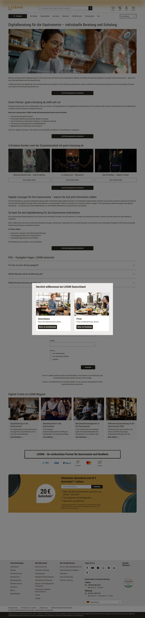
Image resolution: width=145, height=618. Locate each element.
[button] (53, 311)
